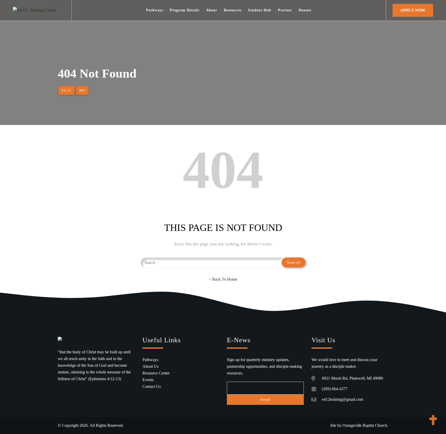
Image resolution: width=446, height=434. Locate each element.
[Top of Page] (433, 420)
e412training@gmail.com (342, 399)
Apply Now (412, 10)
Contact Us (151, 386)
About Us (150, 366)
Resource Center (156, 373)
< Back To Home (223, 279)
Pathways (150, 359)
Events (148, 380)
